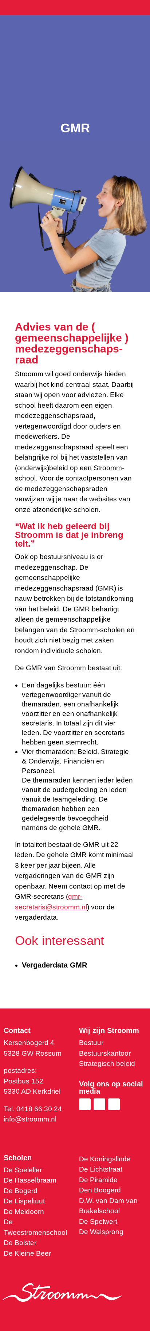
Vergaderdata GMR (54, 965)
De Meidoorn (24, 1211)
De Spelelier (23, 1170)
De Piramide (98, 1180)
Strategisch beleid (107, 1063)
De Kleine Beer (27, 1253)
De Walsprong (101, 1232)
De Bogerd (21, 1191)
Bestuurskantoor (105, 1053)
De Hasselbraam (30, 1180)
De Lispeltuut (24, 1201)
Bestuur (91, 1043)
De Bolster (20, 1243)
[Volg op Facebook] (99, 1104)
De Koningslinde (105, 1159)
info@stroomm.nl (30, 1119)
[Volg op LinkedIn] (85, 1104)
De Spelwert (98, 1221)
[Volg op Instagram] (114, 1104)
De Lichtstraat (100, 1169)
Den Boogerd (100, 1190)
